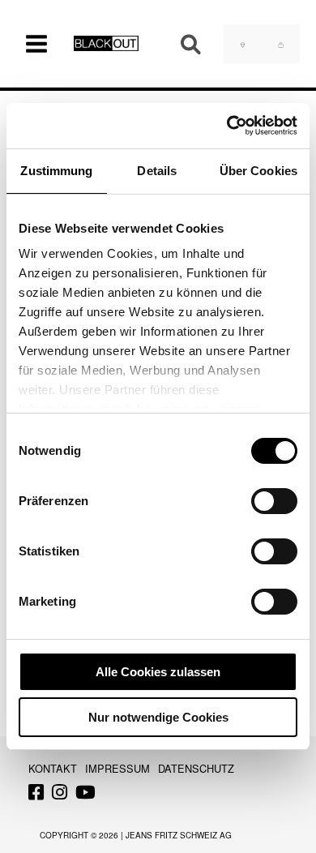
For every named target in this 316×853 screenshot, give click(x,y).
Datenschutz (196, 768)
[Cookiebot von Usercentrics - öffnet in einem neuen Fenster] (227, 125)
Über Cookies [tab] (258, 171)
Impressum (117, 768)
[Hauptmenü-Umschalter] (37, 43)
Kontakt (52, 768)
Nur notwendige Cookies (158, 717)
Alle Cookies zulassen (158, 672)
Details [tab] (157, 171)
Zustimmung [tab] (56, 171)
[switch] (274, 501)
